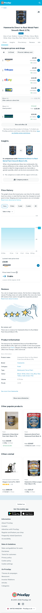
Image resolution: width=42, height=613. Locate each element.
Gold (23, 376)
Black (19, 374)
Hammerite (20, 363)
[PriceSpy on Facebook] (19, 604)
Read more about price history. (11, 200)
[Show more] (2, 60)
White (24, 374)
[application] (21, 234)
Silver (28, 374)
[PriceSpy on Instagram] (23, 604)
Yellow (19, 376)
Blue (35, 374)
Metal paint (21, 370)
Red (39, 374)
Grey (31, 374)
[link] (21, 163)
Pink (32, 376)
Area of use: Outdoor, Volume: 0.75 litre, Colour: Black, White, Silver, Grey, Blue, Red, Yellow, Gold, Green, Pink (21, 37)
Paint (4, 7)
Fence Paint (29, 370)
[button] (3, 52)
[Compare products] (39, 12)
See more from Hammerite (9, 391)
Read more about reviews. (9, 299)
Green (28, 376)
